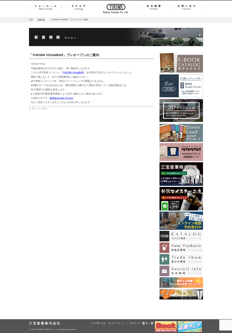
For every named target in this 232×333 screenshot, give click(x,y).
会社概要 (153, 7)
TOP (31, 20)
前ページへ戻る (39, 108)
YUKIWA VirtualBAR (73, 72)
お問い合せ (186, 7)
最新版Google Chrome (61, 98)
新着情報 (41, 20)
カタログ (78, 7)
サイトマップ (118, 323)
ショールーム (45, 7)
